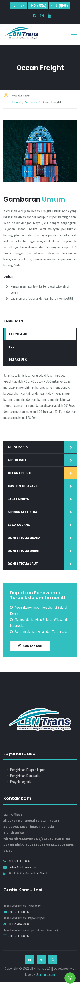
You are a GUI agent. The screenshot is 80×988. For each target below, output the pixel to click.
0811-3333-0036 (19, 861)
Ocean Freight (20, 473)
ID (14, 6)
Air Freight (17, 460)
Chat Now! (39, 873)
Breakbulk (18, 359)
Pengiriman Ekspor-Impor (27, 770)
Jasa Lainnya (18, 499)
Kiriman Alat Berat (23, 512)
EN (23, 6)
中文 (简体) (38, 6)
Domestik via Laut (23, 563)
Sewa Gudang (19, 525)
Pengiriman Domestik (25, 776)
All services (18, 447)
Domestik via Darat (24, 550)
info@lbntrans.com (23, 867)
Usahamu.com (45, 974)
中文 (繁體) (59, 6)
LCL (11, 347)
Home (16, 102)
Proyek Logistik (21, 782)
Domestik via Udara (24, 538)
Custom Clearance (23, 486)
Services (31, 102)
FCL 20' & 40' (18, 334)
